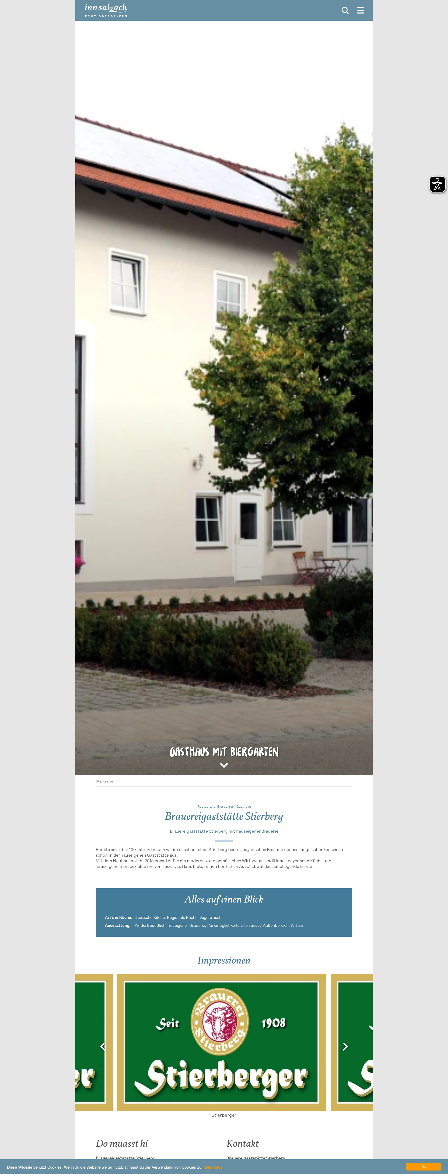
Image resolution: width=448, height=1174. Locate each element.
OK (423, 1167)
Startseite (104, 781)
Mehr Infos (213, 1167)
